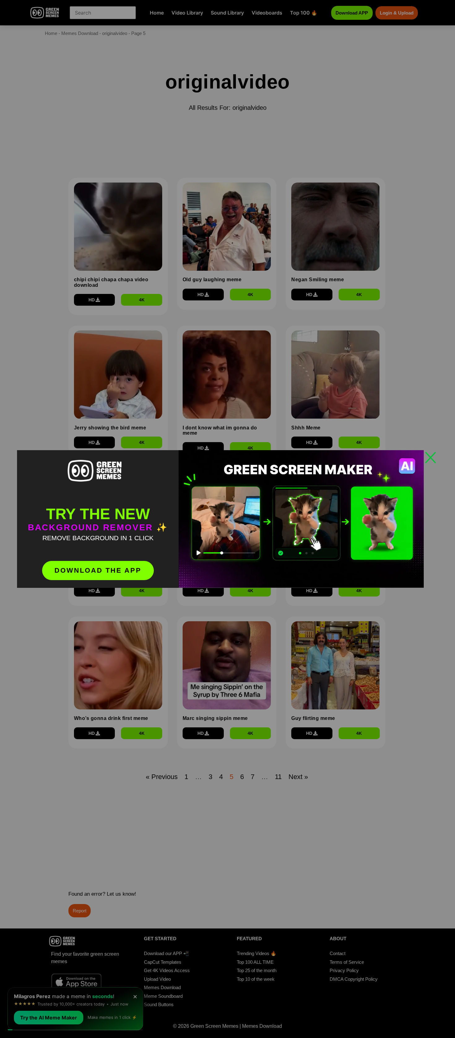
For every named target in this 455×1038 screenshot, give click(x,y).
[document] (227, 519)
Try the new (98, 514)
